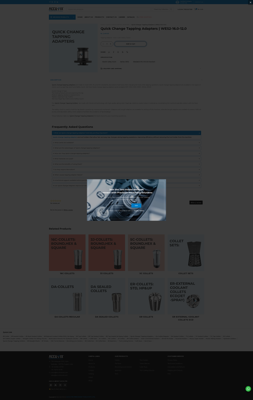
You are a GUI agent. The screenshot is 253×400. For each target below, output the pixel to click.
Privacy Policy (139, 211)
